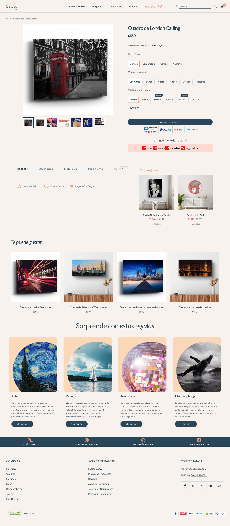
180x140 (134, 107)
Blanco (149, 81)
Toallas (9, 494)
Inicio (8, 19)
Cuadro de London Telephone (35, 307)
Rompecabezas (14, 489)
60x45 (145, 99)
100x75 (170, 99)
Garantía (119, 168)
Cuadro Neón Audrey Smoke (156, 215)
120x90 (183, 99)
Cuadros (10, 474)
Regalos (96, 6)
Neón (9, 484)
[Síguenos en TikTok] (219, 485)
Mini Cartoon (13, 499)
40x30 (133, 99)
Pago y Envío (95, 168)
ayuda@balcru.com (196, 468)
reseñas (22, 168)
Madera (174, 81)
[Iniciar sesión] (215, 6)
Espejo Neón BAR (195, 215)
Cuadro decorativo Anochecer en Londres (142, 307)
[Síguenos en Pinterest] (202, 485)
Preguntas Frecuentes (99, 474)
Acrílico (164, 63)
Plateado (200, 81)
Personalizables (77, 6)
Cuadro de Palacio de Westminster (88, 307)
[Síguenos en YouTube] (211, 485)
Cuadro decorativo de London (195, 307)
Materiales (70, 168)
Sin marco (135, 81)
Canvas (134, 63)
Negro (161, 81)
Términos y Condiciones (100, 489)
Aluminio (177, 63)
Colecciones (115, 6)
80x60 (157, 99)
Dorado (187, 81)
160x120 (196, 99)
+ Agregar (156, 224)
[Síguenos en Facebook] (185, 485)
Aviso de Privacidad (98, 484)
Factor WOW (153, 6)
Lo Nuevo (11, 468)
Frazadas (11, 479)
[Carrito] (222, 6)
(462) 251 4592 (199, 475)
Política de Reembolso (100, 494)
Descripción (46, 168)
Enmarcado (149, 63)
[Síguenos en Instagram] (193, 485)
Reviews (133, 6)
